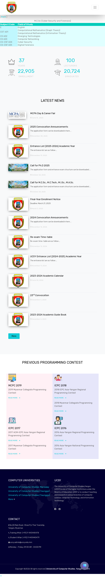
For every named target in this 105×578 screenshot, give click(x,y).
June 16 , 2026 (37, 118)
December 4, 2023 (39, 319)
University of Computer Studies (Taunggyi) (29, 495)
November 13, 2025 (39, 155)
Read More (13, 398)
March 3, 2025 (37, 208)
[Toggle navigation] (95, 7)
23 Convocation (39, 295)
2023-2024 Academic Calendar (47, 275)
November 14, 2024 (39, 227)
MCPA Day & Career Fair (42, 113)
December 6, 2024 (39, 300)
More (14, 336)
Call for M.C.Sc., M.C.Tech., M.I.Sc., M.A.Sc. (52, 182)
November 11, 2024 (39, 266)
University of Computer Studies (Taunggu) (28, 491)
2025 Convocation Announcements (49, 126)
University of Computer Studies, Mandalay (28, 487)
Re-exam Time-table (41, 237)
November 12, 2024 (39, 246)
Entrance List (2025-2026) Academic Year (52, 146)
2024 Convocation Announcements (49, 217)
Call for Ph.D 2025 (40, 165)
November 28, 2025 (40, 136)
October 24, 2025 (39, 175)
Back (3, 17)
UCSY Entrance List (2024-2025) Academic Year (55, 256)
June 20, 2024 (37, 280)
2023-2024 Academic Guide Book (48, 314)
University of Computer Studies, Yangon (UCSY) (68, 569)
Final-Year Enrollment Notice (45, 199)
